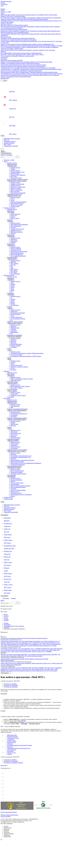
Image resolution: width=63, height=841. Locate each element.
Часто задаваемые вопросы (14, 75)
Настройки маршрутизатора (50, 72)
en (2, 5)
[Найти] (17, 602)
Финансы (3, 51)
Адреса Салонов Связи (32, 73)
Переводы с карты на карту (26, 56)
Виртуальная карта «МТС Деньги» (21, 54)
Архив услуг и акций (16, 205)
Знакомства (11, 29)
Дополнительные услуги (32, 14)
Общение (24, 29)
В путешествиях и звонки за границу (11, 17)
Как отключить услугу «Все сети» (28, 650)
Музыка (16, 25)
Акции (22, 20)
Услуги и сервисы (6, 56)
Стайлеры (34, 44)
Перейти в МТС (43, 14)
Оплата (3, 64)
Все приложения (15, 273)
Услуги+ (46, 50)
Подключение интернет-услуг (30, 62)
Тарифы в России (41, 17)
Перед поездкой (28, 19)
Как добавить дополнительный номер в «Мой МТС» (43, 654)
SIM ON (23, 73)
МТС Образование (29, 26)
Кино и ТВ (11, 25)
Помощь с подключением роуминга (11, 63)
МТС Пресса (48, 34)
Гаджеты (3, 41)
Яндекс (21, 39)
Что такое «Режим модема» (36, 669)
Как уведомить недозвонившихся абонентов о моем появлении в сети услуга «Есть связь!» (31, 670)
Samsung (13, 38)
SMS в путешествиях (17, 19)
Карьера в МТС (11, 742)
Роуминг (23, 63)
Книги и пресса (23, 25)
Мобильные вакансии (11, 28)
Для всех (7, 50)
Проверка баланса (41, 64)
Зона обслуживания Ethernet (32, 20)
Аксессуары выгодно (20, 50)
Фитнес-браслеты (32, 41)
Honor (26, 38)
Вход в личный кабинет (22, 72)
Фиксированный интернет (8, 72)
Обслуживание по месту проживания (15, 76)
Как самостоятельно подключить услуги (33, 641)
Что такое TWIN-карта (33, 645)
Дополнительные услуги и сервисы (11, 67)
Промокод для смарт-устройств (35, 50)
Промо (12, 50)
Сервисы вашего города (47, 26)
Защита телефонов (13, 31)
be (1, 5)
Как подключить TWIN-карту (18, 645)
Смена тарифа (17, 66)
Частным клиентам (6, 1)
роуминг (6, 616)
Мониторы (31, 45)
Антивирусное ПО (24, 31)
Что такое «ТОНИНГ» (38, 667)
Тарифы (12, 14)
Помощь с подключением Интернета (11, 62)
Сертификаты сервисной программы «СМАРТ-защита (25, 356)
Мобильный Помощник (50, 69)
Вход (2, 135)
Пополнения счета (17, 64)
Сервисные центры (15, 493)
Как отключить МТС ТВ (27, 651)
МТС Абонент (21, 34)
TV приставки (32, 39)
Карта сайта (4, 765)
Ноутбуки (24, 45)
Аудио (39, 41)
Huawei (18, 38)
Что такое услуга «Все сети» (21, 669)
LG (8, 39)
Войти (2, 151)
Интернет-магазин (6, 37)
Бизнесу (3, 3)
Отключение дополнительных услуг (20, 457)
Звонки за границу (6, 19)
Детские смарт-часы (47, 41)
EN (3, 600)
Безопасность (4, 31)
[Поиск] (17, 157)
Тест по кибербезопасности (21, 32)
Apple (9, 38)
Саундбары (59, 45)
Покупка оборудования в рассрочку (20, 485)
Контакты (10, 746)
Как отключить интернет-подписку (37, 638)
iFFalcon (25, 39)
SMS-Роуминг (30, 63)
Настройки (49, 62)
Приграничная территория (40, 19)
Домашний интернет (10, 141)
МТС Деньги (40, 34)
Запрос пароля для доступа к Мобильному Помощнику (25, 463)
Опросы (28, 76)
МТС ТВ (28, 34)
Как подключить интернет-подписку (17, 638)
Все (34, 38)
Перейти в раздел (12, 163)
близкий (6, 620)
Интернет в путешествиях (53, 17)
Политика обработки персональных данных (19, 745)
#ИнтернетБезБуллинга (53, 31)
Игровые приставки (39, 45)
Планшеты (19, 45)
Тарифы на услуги (15, 230)
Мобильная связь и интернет (12, 138)
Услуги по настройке (44, 47)
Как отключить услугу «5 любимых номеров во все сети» (37, 648)
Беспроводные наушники (20, 41)
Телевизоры (4, 39)
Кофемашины (48, 44)
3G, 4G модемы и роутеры (17, 318)
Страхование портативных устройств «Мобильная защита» (21, 47)
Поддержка (4, 59)
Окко (35, 34)
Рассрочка (33, 64)
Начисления (8, 64)
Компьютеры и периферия (8, 45)
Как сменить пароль (36, 656)
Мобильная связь (5, 14)
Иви (32, 34)
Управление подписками (11, 146)
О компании (4, 4)
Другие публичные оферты (35, 75)
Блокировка (24, 66)
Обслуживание (5, 73)
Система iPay (14, 56)
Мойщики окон (27, 44)
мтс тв (5, 617)
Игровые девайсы (51, 45)
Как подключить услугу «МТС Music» (18, 644)
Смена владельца (33, 66)
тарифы (6, 619)
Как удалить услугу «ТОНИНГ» (43, 651)
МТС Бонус (10, 16)
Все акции (52, 50)
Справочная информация (35, 70)
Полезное (3, 26)
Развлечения (4, 29)
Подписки (24, 67)
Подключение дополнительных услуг (37, 67)
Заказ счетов (26, 64)
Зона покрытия (44, 73)
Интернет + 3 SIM (6, 12)
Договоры (25, 75)
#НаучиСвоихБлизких (7, 32)
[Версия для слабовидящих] (2, 7)
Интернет (37, 63)
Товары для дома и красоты (8, 44)
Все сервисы (4, 515)
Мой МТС (14, 34)
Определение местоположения (15, 26)
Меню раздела (5, 673)
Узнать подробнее (6, 816)
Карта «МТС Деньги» (38, 54)
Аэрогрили (40, 44)
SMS (21, 60)
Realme (30, 38)
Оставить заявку (9, 22)
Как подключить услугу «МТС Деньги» (40, 644)
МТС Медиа (4, 25)
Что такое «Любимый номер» (23, 667)
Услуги (18, 20)
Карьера (3, 9)
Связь (2, 13)
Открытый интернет (19, 16)
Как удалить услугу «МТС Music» (47, 650)
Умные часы (9, 41)
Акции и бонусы (20, 14)
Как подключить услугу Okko (48, 645)
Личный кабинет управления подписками (32, 69)
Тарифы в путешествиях (29, 17)
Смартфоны (4, 38)
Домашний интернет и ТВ (8, 20)
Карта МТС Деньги (6, 54)
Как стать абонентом (15, 73)
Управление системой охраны (38, 31)
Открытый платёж (36, 53)
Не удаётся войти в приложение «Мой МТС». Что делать (30, 655)
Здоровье (37, 26)
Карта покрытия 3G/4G (46, 20)
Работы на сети (48, 75)
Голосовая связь (14, 60)
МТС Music (55, 34)
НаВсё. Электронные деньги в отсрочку (19, 53)
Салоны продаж (8, 499)
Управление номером (7, 66)
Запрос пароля (36, 663)
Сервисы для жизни (6, 23)
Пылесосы (19, 44)
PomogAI (19, 28)
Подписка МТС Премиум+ (18, 175)
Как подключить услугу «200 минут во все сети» (32, 642)
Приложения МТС (6, 34)
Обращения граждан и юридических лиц (18, 748)
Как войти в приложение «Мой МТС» (17, 654)
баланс (6, 614)
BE (1, 600)
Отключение (42, 62)
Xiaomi (23, 38)
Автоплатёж (4, 57)
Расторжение (41, 66)
